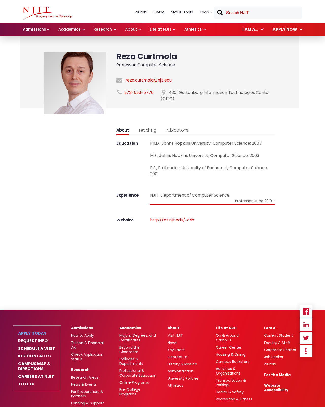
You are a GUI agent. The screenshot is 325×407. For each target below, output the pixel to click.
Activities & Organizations (228, 371)
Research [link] (103, 29)
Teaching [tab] (147, 130)
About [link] (131, 29)
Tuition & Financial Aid (87, 345)
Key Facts (176, 350)
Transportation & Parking (231, 382)
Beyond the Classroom (129, 349)
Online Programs (134, 382)
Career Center (228, 347)
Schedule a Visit (36, 348)
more (306, 351)
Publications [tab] (177, 130)
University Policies (183, 378)
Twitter (306, 338)
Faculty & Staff (277, 342)
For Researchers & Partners (87, 393)
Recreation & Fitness (234, 399)
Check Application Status (87, 356)
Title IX (26, 384)
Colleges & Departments (131, 361)
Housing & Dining (231, 354)
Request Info (33, 341)
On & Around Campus (227, 337)
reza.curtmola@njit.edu (148, 80)
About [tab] (122, 130)
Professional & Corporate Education (137, 373)
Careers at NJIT (36, 376)
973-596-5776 (139, 92)
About (174, 327)
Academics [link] (69, 29)
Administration (180, 371)
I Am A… (271, 327)
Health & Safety (230, 392)
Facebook (306, 311)
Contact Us (178, 357)
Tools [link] (204, 12)
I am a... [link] (250, 29)
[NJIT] (47, 13)
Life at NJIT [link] (160, 29)
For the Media (277, 374)
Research (80, 369)
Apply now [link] (285, 29)
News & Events (84, 384)
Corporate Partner (280, 350)
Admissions (82, 327)
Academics (130, 327)
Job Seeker (273, 357)
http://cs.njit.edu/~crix (172, 220)
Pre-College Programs (129, 391)
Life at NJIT (226, 327)
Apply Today (32, 333)
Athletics (175, 385)
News (172, 342)
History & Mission (182, 364)
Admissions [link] (34, 29)
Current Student (278, 335)
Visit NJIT (175, 335)
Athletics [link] (193, 29)
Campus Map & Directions (34, 366)
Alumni (270, 364)
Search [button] (219, 13)
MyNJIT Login (182, 12)
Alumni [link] (141, 12)
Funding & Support (87, 403)
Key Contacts (34, 356)
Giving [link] (159, 12)
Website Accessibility (276, 387)
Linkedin (306, 324)
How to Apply (82, 335)
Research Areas (85, 377)
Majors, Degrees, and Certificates (137, 337)
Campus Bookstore (233, 361)
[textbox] (258, 13)
